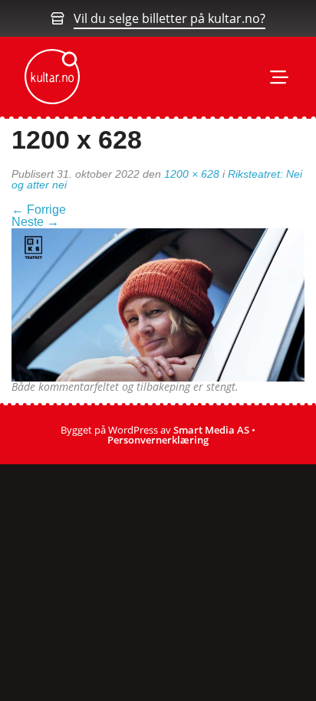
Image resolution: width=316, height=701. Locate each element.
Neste (35, 221)
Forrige (39, 209)
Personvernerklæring (158, 440)
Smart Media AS (211, 430)
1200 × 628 (191, 174)
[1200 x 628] (158, 303)
